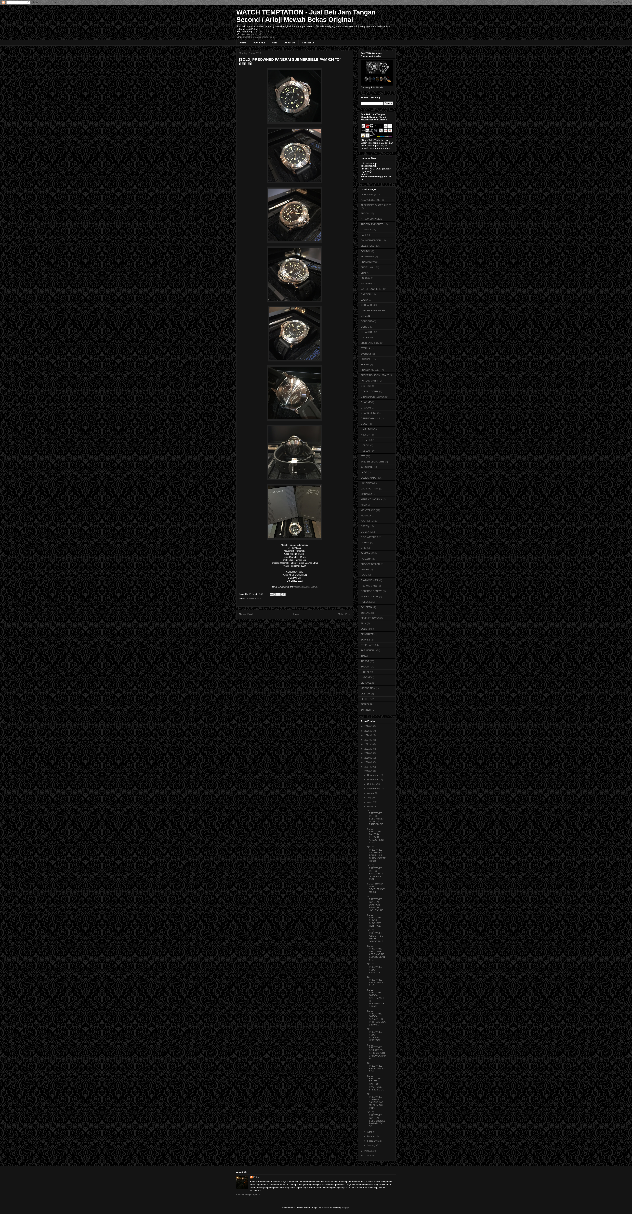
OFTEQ (365, 526)
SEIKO (364, 612)
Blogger (345, 1207)
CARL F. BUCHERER (371, 289)
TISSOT (365, 661)
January (371, 1145)
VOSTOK (365, 693)
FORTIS (365, 364)
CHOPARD (366, 305)
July (369, 797)
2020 (367, 753)
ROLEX (365, 602)
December (373, 775)
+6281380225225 (263, 31)
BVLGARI (366, 283)
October (371, 784)
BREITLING (367, 267)
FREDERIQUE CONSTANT (375, 375)
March (370, 1136)
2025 (367, 730)
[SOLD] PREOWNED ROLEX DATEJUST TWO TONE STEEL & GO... (375, 1082)
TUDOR (365, 666)
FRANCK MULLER (370, 370)
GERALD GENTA (370, 391)
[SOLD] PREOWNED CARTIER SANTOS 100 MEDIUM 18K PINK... (375, 1101)
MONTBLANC (368, 510)
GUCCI (364, 423)
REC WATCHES (369, 585)
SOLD (260, 598)
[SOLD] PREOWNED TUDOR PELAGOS (374, 968)
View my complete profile (248, 1194)
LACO (364, 472)
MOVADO (366, 515)
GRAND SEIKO (369, 413)
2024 (367, 735)
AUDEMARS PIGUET (372, 224)
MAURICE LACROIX (371, 499)
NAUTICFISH (368, 521)
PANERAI (251, 598)
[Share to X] (277, 594)
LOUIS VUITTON (370, 488)
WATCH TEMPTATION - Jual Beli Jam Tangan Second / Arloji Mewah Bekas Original (305, 16)
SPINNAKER (367, 634)
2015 (367, 1151)
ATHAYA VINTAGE (370, 218)
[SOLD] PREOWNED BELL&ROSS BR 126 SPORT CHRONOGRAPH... (376, 1051)
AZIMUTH (366, 229)
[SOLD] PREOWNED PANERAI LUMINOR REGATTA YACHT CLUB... (376, 903)
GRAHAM (366, 407)
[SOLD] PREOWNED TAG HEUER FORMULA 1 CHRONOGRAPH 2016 (376, 854)
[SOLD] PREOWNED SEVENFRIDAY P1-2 (376, 981)
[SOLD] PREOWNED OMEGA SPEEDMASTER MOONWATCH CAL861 (375, 998)
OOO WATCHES (369, 537)
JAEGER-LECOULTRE (372, 461)
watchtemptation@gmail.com (259, 37)
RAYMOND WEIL (370, 580)
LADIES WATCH (369, 477)
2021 (367, 748)
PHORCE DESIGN (370, 564)
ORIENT (365, 542)
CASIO (364, 299)
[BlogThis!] (274, 594)
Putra (256, 1177)
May (369, 806)
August (371, 793)
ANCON (365, 213)
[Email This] (271, 594)
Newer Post (246, 614)
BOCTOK (365, 251)
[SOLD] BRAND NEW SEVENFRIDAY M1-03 (376, 887)
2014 (367, 1155)
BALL (363, 235)
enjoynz (325, 1207)
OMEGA (365, 531)
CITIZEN (365, 316)
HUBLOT (365, 450)
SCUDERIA (366, 607)
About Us (289, 42)
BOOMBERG (367, 256)
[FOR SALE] (367, 194)
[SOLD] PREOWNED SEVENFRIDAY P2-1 (376, 1067)
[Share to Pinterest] (284, 594)
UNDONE (366, 677)
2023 (367, 739)
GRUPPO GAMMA (370, 418)
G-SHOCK (366, 386)
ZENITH (365, 699)
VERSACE (366, 682)
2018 (367, 762)
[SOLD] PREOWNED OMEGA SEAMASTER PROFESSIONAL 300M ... (376, 1018)
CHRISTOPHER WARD (373, 310)
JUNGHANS (367, 467)
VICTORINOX (368, 688)
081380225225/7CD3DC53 (305, 587)
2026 (367, 726)
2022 (367, 744)
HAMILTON (367, 429)
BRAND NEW (368, 262)
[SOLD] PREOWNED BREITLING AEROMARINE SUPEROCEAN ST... (376, 953)
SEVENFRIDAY (369, 618)
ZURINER (366, 709)
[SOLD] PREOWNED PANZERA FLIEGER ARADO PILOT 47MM (375, 835)
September (373, 788)
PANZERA (366, 558)
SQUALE (365, 639)
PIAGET (365, 569)
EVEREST (366, 353)
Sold (274, 42)
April (369, 1131)
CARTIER (366, 294)
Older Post (344, 614)
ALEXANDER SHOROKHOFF (376, 205)
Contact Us (308, 42)
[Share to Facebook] (280, 594)
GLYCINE (366, 402)
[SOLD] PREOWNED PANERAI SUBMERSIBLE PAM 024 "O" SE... (376, 1119)
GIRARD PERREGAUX (372, 397)
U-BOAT (365, 672)
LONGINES (367, 483)
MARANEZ (366, 494)
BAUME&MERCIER (371, 240)
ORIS (363, 548)
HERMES (365, 440)
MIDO (364, 504)
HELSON (365, 434)
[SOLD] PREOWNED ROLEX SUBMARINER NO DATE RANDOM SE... (376, 817)
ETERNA (365, 348)
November (373, 779)
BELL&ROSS (367, 245)
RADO (364, 575)
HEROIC (365, 445)
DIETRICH (366, 337)
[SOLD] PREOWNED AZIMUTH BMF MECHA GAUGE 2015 (376, 936)
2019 (367, 757)
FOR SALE (259, 42)
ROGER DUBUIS (369, 596)
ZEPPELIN (366, 704)
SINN (363, 623)
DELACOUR (367, 332)
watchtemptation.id (251, 34)
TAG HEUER (367, 650)
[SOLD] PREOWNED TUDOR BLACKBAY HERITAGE (374, 920)
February (372, 1140)
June (370, 802)
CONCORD (367, 321)
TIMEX (364, 655)
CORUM (365, 326)
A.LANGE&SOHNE (370, 200)
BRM (363, 272)
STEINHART (367, 645)
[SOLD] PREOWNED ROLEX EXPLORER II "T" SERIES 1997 (375, 872)
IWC (363, 456)
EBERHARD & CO (370, 343)
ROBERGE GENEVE (371, 591)
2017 (367, 766)
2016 (367, 771)
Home (243, 42)
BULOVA (365, 278)
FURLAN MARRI (369, 380)
